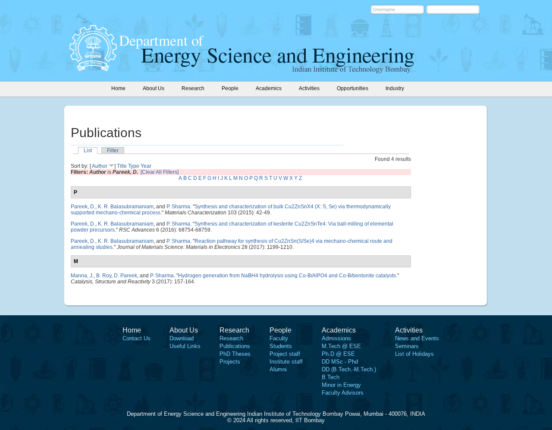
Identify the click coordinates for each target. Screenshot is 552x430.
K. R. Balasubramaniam (126, 207)
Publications (235, 346)
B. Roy (103, 276)
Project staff (285, 354)
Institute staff (286, 361)
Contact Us (136, 338)
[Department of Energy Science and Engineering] (93, 68)
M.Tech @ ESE (341, 346)
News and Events (417, 338)
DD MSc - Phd (340, 361)
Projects (230, 361)
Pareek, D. (83, 207)
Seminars (407, 346)
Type (133, 166)
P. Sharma (178, 207)
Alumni (278, 369)
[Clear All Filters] (160, 172)
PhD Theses (235, 354)
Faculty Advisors (343, 392)
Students (281, 346)
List (88, 151)
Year (146, 166)
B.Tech (330, 377)
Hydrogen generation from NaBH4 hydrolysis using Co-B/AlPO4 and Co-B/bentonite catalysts (287, 276)
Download (181, 338)
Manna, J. (82, 276)
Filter (113, 151)
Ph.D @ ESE (338, 354)
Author (99, 166)
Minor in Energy (341, 385)
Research (231, 338)
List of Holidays (414, 354)
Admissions (336, 338)
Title (122, 166)
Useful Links (185, 346)
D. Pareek (125, 276)
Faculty (279, 338)
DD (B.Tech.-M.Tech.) (349, 369)
